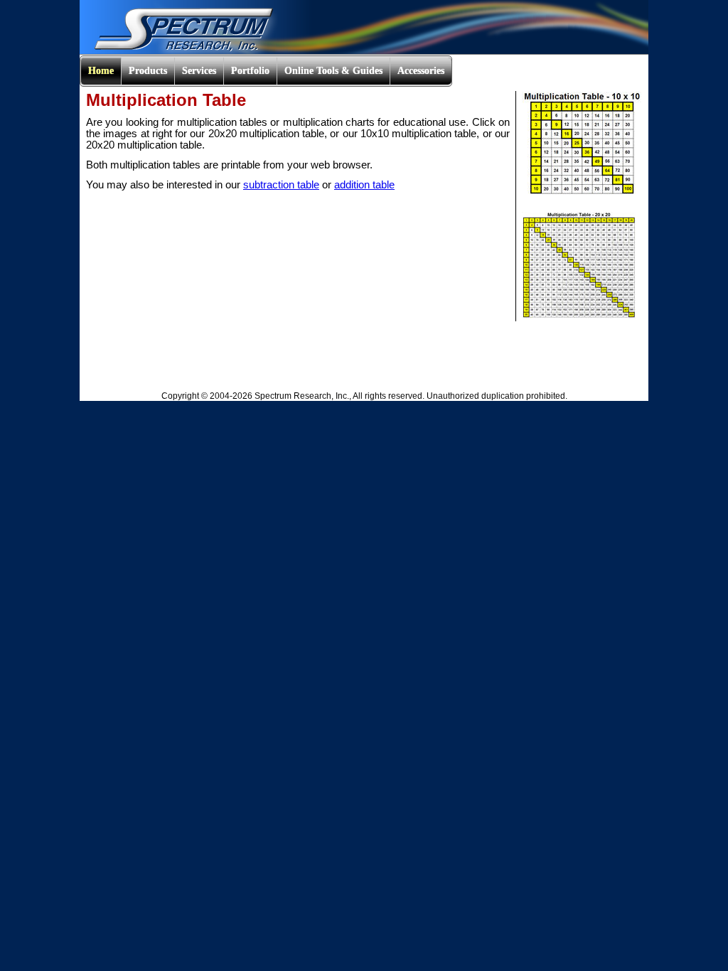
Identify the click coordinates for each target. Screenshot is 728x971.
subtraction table (281, 185)
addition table (364, 185)
